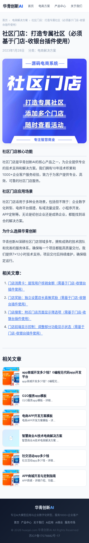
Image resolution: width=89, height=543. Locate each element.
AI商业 (59, 522)
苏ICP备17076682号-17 (44, 536)
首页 (31, 6)
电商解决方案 (20, 20)
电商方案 (44, 6)
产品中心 (60, 6)
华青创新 (13, 6)
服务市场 (70, 522)
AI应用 (49, 522)
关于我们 (76, 6)
